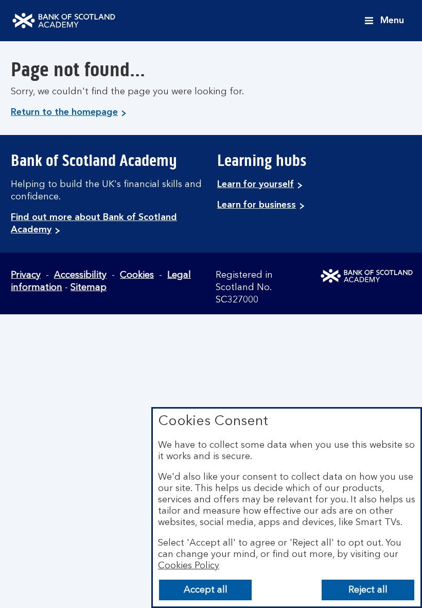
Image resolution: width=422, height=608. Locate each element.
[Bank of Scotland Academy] (63, 20)
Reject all (368, 590)
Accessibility (80, 275)
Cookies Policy (188, 565)
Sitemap (89, 287)
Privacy (26, 275)
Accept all (205, 590)
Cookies (137, 275)
